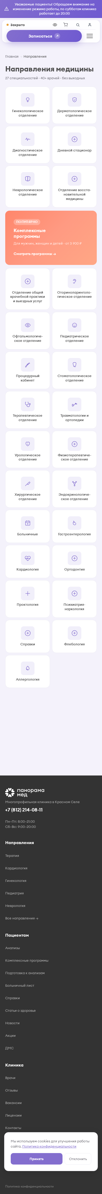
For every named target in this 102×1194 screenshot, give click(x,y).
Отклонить (78, 1159)
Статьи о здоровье (20, 1010)
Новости (12, 1023)
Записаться (40, 36)
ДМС (9, 1048)
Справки (12, 998)
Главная (12, 56)
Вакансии (13, 1103)
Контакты (13, 1128)
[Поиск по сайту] (77, 25)
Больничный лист (19, 985)
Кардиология (16, 868)
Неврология (15, 906)
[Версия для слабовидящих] (54, 24)
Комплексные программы (26, 960)
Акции (10, 1035)
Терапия (12, 855)
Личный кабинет (89, 25)
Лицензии (13, 1115)
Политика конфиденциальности (49, 1146)
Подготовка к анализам (25, 973)
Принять (37, 1159)
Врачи (10, 1078)
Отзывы (11, 1090)
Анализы (12, 948)
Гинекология (15, 880)
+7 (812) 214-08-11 (24, 810)
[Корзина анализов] (65, 25)
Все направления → (21, 918)
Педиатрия (14, 893)
